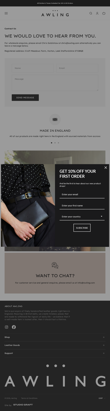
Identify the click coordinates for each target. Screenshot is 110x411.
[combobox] (82, 216)
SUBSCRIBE (82, 227)
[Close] (105, 167)
